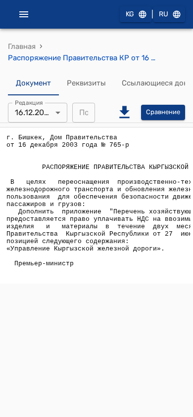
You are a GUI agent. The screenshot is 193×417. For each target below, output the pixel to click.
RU (163, 14)
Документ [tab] (33, 83)
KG (130, 14)
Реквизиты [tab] (86, 83)
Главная (22, 46)
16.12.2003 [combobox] (34, 112)
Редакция (29, 102)
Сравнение (163, 112)
